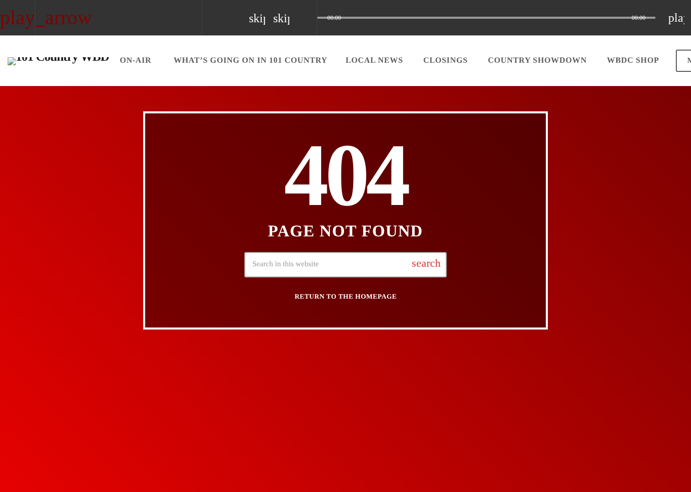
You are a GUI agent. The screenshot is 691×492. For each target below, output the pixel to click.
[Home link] (59, 60)
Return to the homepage (346, 296)
